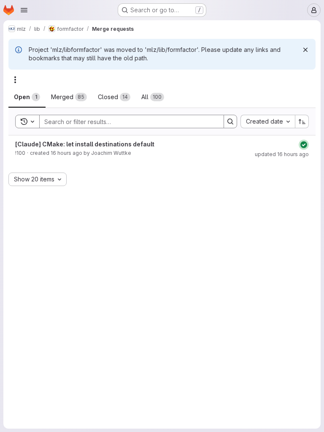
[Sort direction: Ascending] (302, 121)
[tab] (27, 97)
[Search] (230, 121)
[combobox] (267, 121)
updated (282, 154)
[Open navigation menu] (24, 10)
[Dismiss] (305, 50)
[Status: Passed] (304, 145)
